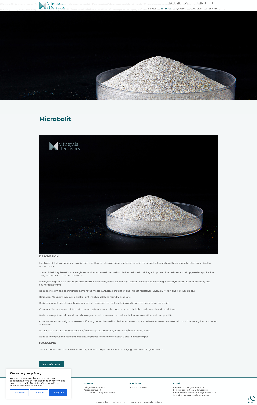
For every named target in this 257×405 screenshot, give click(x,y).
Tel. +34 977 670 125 (137, 387)
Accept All (58, 392)
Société (152, 8)
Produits (166, 8)
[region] (38, 384)
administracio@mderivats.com (203, 392)
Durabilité (195, 8)
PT (216, 3)
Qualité (180, 8)
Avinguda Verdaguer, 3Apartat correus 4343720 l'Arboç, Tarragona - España (99, 390)
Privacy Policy (102, 402)
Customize (19, 392)
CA (186, 3)
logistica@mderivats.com (196, 390)
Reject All (39, 392)
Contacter (212, 8)
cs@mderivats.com (202, 395)
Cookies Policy (118, 402)
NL (201, 3)
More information (51, 364)
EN (178, 3)
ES (170, 3)
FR (193, 3)
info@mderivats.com (195, 387)
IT (209, 3)
